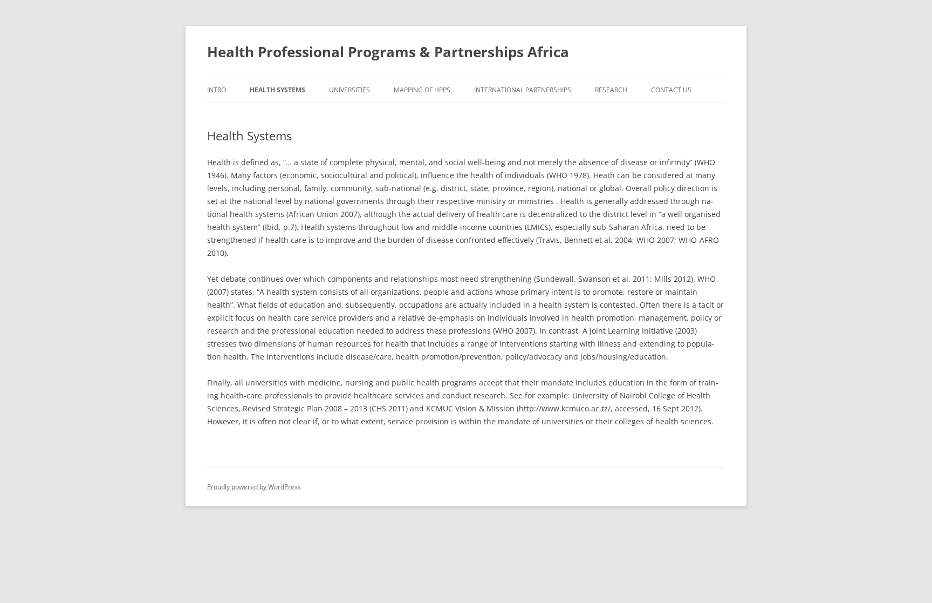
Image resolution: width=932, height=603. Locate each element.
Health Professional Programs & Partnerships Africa (388, 52)
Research (611, 89)
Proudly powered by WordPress (254, 486)
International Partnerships (522, 89)
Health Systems (277, 89)
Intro (216, 89)
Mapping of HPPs (422, 89)
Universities (349, 89)
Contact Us (671, 89)
